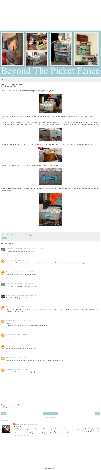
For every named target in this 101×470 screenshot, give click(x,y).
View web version (50, 417)
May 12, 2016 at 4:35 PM (20, 369)
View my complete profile (21, 435)
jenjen (8, 357)
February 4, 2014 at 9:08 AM (22, 320)
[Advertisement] (50, 14)
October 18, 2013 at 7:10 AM (30, 295)
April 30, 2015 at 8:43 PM (18, 357)
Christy (8, 334)
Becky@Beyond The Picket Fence (26, 424)
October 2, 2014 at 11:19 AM (20, 334)
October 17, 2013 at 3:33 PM (34, 248)
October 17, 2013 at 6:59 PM (24, 272)
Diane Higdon (10, 272)
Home (50, 413)
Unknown (9, 307)
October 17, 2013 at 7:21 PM (26, 283)
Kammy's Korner (11, 283)
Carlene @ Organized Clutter (15, 248)
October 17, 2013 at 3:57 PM (19, 260)
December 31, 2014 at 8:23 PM (22, 346)
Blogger (54, 468)
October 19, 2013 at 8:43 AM (22, 307)
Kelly (7, 260)
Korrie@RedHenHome (13, 295)
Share (4, 238)
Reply (7, 254)
